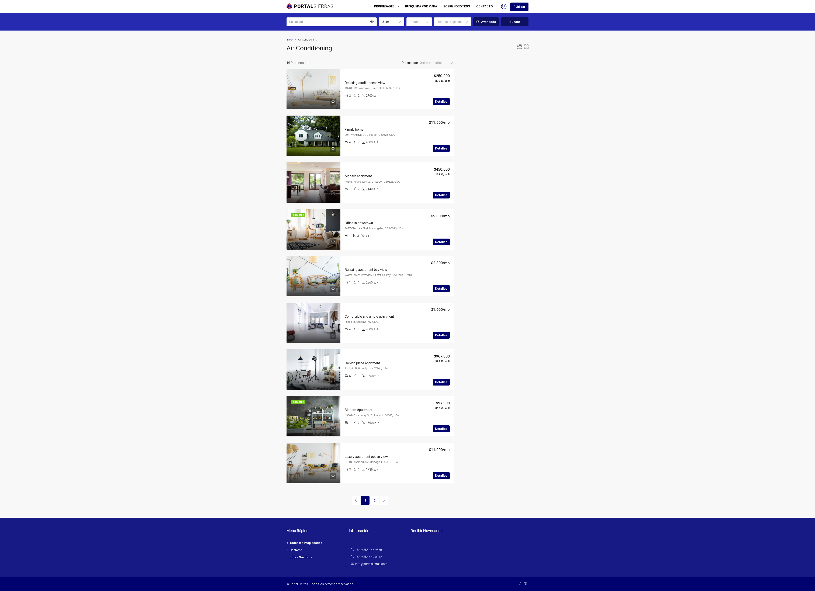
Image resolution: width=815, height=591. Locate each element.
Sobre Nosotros (301, 557)
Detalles (441, 101)
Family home (354, 129)
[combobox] (391, 21)
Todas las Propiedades (306, 543)
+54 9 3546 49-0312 (368, 557)
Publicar (519, 6)
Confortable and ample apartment (369, 316)
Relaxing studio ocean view (365, 83)
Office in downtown (359, 223)
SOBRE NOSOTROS (456, 6)
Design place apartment (362, 363)
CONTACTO (484, 6)
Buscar (514, 22)
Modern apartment (358, 176)
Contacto (296, 550)
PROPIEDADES (384, 6)
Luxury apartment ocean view (366, 457)
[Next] (384, 500)
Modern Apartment (358, 410)
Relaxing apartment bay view (366, 270)
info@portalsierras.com (371, 564)
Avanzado (488, 22)
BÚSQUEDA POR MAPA (421, 6)
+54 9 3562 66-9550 (368, 550)
